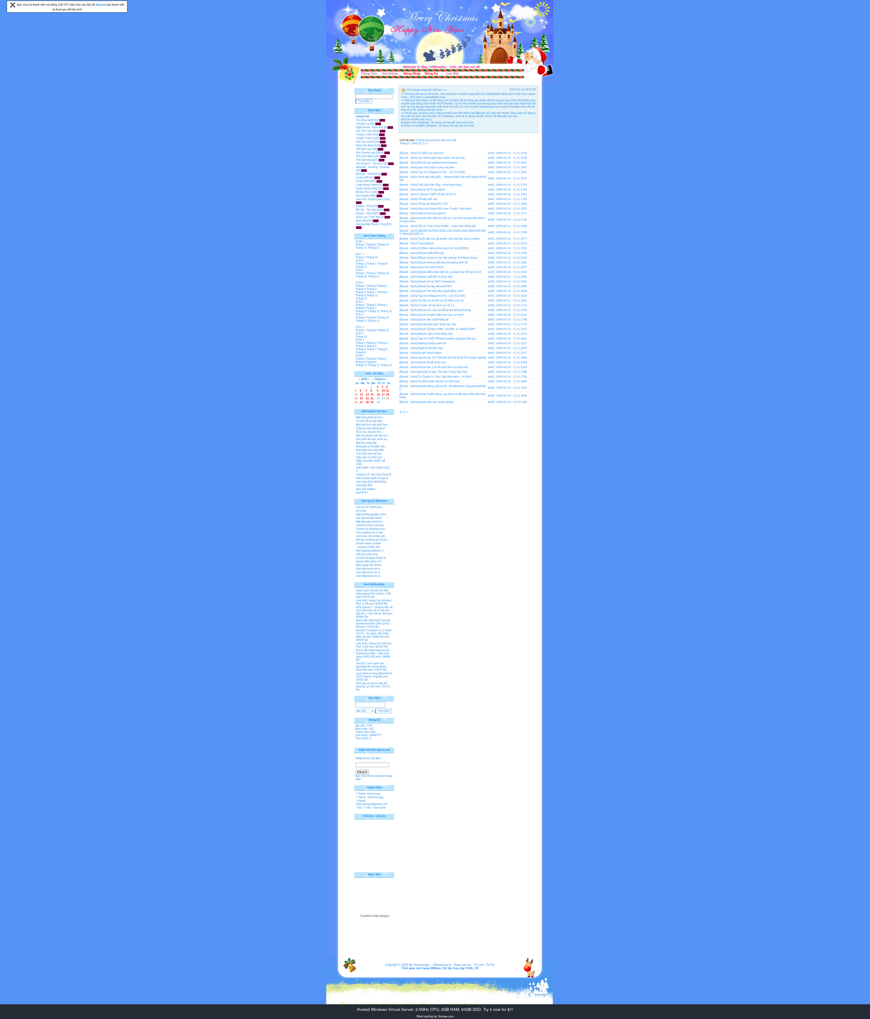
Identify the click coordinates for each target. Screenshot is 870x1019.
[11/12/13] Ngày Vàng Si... (372, 557)
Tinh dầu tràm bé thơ (369, 453)
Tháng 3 (382, 285)
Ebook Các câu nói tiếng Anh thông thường (444, 310)
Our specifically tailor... (369, 518)
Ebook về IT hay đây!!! (431, 189)
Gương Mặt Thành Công (371, 224)
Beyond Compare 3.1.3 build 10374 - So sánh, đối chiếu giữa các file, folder (373, 633)
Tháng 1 (360, 263)
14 (367, 394)
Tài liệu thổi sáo (427, 199)
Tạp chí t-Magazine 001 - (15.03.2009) (441, 172)
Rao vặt (360, 220)
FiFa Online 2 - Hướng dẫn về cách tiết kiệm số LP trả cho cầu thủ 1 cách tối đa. (374, 610)
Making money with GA (432, 343)
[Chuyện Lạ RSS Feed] (378, 123)
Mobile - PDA (364, 206)
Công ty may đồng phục (370, 428)
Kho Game (362, 195)
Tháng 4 (360, 257)
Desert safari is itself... (369, 543)
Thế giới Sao (364, 149)
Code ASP (362, 177)
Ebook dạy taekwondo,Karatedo (437, 162)
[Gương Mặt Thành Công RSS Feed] (359, 227)
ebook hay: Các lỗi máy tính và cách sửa (443, 367)
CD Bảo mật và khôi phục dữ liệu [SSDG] (443, 248)
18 (387, 394)
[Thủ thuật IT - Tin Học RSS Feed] (391, 163)
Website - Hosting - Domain (373, 167)
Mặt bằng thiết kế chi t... (370, 417)
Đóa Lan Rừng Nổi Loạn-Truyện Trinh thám (445, 208)
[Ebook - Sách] (408, 153)
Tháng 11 (361, 247)
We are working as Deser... (372, 539)
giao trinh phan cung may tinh (436, 167)
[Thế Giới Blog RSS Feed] (381, 159)
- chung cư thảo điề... (369, 547)
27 (361, 402)
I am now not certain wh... (371, 536)
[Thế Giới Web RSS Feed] (383, 156)
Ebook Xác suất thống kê (433, 319)
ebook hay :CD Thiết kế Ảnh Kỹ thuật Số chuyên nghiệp (452, 357)
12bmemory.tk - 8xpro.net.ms (452, 964)
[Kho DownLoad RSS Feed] (387, 152)
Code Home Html (366, 188)
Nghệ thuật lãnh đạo (430, 348)
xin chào (361, 510)
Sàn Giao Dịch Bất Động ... (372, 481)
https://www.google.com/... (372, 514)
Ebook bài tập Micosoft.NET (435, 286)
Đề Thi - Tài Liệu (366, 209)
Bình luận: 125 (364, 728)
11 (387, 390)
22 (372, 398)
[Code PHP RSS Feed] (379, 181)
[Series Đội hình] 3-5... (369, 561)
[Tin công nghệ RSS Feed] (382, 120)
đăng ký (101, 4)
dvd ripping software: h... (371, 550)
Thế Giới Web (364, 156)
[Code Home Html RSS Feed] (386, 188)
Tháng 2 (371, 273)
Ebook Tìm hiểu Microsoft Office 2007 (441, 291)
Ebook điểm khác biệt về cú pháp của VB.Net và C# (449, 272)
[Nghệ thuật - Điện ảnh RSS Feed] (390, 127)
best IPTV (362, 492)
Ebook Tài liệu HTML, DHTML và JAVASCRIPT (446, 329)
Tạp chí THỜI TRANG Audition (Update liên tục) (447, 338)
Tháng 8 (371, 244)
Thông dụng (423, 140)
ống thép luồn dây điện (370, 450)
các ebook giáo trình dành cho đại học (441, 157)
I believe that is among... (371, 525)
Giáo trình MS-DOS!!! (431, 267)
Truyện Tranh (364, 138)
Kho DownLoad (365, 152)
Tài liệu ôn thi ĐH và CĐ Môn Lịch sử (441, 300)
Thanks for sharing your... (371, 528)
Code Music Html (366, 184)
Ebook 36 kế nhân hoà (432, 362)
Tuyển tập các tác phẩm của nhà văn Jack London (449, 238)
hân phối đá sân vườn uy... (372, 439)
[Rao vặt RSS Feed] (376, 220)
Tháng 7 (360, 244)
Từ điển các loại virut (431, 153)
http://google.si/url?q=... (370, 521)
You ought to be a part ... (371, 532)
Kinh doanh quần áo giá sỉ (372, 478)
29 (372, 402)
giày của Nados (365, 489)
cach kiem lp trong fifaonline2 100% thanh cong (374, 675)
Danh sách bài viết (444, 140)
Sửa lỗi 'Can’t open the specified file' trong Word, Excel (371, 666)
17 (383, 394)
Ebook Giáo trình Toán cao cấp (437, 324)
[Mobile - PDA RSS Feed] (381, 206)
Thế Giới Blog (364, 159)
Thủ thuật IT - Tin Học (369, 163)
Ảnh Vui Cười (364, 141)
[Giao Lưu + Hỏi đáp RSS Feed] (387, 217)
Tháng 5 (371, 289)
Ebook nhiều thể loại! (431, 253)
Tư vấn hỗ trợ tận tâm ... (370, 421)
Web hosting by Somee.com (435, 1016)
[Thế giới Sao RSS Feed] (380, 149)
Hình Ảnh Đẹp (364, 145)
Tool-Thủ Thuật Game (369, 199)
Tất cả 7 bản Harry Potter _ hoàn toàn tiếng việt (447, 226)
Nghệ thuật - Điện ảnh (369, 127)
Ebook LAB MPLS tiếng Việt (435, 276)
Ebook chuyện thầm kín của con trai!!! (441, 314)
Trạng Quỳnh (426, 243)
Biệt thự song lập (366, 442)
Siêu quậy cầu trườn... (369, 565)
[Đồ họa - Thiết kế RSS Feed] (384, 174)
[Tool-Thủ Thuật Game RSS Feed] (359, 202)
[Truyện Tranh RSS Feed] (383, 138)
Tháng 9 (360, 295)
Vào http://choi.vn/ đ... (369, 568)
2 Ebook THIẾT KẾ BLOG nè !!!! (437, 194)
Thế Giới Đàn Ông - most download (440, 184)
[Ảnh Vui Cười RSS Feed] (383, 141)
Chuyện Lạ (363, 123)
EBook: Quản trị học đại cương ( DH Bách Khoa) (447, 257)
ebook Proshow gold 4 (432, 213)
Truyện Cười (364, 134)
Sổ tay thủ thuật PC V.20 (433, 203)
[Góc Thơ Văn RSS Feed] (382, 130)
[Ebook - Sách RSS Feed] (383, 213)
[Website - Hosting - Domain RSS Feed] (364, 170)
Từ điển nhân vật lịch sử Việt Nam (439, 381)
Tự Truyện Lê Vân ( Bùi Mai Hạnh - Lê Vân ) (445, 376)
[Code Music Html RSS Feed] (386, 184)
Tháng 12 (373, 247)
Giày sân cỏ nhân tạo (369, 457)
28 (367, 402)
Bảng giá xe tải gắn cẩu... (371, 446)
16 (378, 394)
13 (361, 394)
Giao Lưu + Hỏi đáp (368, 217)
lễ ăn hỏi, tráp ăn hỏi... (369, 432)
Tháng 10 (383, 244)
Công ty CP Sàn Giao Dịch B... (374, 474)
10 (383, 390)
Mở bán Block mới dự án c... (373, 435)
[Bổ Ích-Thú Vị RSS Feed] (381, 192)
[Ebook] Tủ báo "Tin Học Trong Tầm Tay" (443, 371)
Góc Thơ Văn (364, 130)
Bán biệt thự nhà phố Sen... (372, 424)
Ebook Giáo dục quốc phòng (435, 402)
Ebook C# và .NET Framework (436, 281)
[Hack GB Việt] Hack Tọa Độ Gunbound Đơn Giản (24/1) (373, 622)
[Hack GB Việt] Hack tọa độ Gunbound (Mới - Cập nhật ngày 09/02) (372, 653)
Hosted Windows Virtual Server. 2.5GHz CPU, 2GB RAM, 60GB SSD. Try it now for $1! (435, 1009)
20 (361, 398)
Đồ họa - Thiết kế (366, 174)
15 (372, 394)
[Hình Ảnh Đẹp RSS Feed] (384, 145)
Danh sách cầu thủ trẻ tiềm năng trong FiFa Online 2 (372, 592)
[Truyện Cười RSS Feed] (382, 134)
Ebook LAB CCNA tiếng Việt (435, 333)
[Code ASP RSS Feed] (377, 177)
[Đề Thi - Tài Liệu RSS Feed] (386, 209)
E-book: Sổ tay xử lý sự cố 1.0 (436, 305)
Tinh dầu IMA (364, 485)
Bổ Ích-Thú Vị (364, 192)
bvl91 (491, 153)
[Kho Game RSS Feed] (379, 195)
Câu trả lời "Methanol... (370, 507)
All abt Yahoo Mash (430, 352)
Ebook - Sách (364, 213)
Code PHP (362, 181)
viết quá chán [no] (367, 554)
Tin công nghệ (365, 120)
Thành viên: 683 (365, 732)
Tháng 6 (360, 292)
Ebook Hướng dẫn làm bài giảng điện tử (443, 262)
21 (367, 398)
